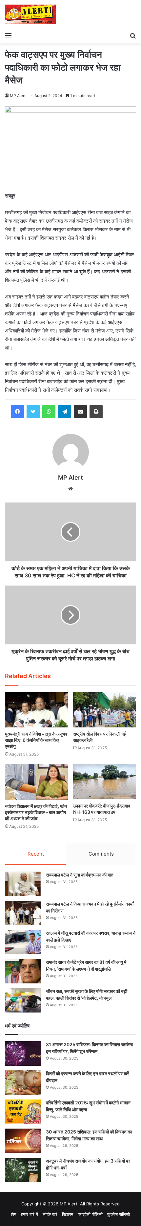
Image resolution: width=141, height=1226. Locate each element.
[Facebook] (17, 411)
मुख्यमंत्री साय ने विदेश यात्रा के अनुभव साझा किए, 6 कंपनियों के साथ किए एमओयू (36, 740)
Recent (36, 854)
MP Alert (18, 95)
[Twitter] (33, 411)
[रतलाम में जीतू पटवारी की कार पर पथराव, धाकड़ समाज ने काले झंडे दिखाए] (23, 942)
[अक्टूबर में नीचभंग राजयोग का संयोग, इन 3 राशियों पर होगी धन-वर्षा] (23, 1170)
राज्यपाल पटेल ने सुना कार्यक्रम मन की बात (79, 874)
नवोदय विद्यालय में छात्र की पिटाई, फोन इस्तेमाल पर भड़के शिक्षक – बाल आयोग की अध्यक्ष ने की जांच (36, 812)
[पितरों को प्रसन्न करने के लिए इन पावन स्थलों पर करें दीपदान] (23, 1082)
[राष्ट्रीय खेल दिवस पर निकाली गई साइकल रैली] (104, 709)
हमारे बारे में (29, 1214)
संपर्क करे (50, 1214)
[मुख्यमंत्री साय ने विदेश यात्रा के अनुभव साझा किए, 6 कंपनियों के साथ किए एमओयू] (36, 709)
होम (13, 1214)
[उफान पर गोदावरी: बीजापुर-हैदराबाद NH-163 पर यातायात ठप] (104, 781)
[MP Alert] (30, 14)
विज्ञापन (67, 1214)
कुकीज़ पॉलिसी (118, 1214)
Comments (101, 854)
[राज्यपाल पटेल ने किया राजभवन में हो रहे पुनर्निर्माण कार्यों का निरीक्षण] (23, 913)
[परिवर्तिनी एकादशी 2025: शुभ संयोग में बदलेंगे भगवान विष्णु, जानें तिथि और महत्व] (23, 1111)
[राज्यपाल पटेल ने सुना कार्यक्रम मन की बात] (23, 884)
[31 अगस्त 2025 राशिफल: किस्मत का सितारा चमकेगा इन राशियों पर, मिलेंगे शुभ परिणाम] (23, 1053)
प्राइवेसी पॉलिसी (90, 1214)
